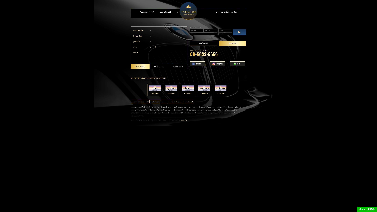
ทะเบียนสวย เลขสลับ (177, 110)
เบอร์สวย (232, 43)
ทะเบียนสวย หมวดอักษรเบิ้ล (233, 107)
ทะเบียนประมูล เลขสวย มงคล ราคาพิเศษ (184, 107)
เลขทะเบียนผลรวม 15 (137, 113)
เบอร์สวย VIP (189, 102)
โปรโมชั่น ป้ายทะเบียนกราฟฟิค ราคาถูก (162, 107)
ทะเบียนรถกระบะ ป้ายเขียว (231, 110)
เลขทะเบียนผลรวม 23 (164, 113)
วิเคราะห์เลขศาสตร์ (147, 12)
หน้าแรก (134, 102)
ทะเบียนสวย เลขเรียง (153, 110)
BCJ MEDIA (184, 120)
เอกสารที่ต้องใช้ (165, 12)
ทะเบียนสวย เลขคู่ (166, 110)
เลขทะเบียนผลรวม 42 (229, 113)
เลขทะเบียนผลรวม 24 (177, 113)
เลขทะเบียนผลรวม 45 (137, 116)
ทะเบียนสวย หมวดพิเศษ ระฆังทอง (206, 107)
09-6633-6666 (204, 54)
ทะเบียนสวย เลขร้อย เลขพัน (139, 110)
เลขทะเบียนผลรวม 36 (203, 113)
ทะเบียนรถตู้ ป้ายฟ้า (217, 110)
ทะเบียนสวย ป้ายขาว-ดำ (204, 110)
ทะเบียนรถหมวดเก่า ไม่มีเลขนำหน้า (141, 107)
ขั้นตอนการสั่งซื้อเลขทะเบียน (226, 12)
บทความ (164, 102)
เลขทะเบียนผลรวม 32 (190, 113)
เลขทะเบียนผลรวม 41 (216, 113)
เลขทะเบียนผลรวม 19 (150, 113)
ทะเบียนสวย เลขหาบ (190, 110)
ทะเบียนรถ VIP (221, 107)
